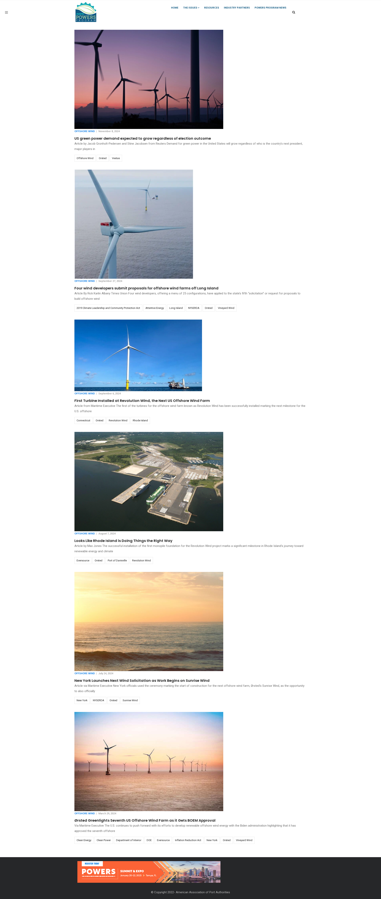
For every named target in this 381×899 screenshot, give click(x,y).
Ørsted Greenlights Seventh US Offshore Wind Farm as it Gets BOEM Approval (145, 820)
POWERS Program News (270, 7)
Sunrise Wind (130, 700)
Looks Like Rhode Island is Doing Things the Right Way (123, 540)
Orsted (103, 158)
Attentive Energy (154, 307)
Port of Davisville (117, 560)
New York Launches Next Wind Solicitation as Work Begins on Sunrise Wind (142, 680)
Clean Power (104, 840)
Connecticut (83, 420)
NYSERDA (193, 307)
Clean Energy (84, 840)
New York (82, 700)
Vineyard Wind (226, 307)
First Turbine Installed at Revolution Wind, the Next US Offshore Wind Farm (142, 400)
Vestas (116, 158)
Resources (211, 7)
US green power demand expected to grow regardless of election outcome (142, 138)
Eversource (83, 560)
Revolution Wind (118, 420)
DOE (149, 840)
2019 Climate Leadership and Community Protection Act (108, 307)
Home (174, 7)
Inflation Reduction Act (188, 840)
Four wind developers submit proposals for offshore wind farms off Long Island (146, 288)
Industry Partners (237, 7)
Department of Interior (128, 840)
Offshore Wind (84, 131)
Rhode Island (140, 420)
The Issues (190, 7)
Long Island (176, 307)
